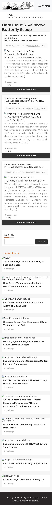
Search (9, 234)
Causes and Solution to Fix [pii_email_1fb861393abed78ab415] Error (24, 165)
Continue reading (25, 89)
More (8, 85)
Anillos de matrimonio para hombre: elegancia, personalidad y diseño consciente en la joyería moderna (22, 403)
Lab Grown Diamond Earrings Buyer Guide (25, 463)
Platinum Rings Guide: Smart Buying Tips (24, 479)
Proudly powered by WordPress (21, 497)
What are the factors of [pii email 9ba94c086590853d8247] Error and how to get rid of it (24, 101)
